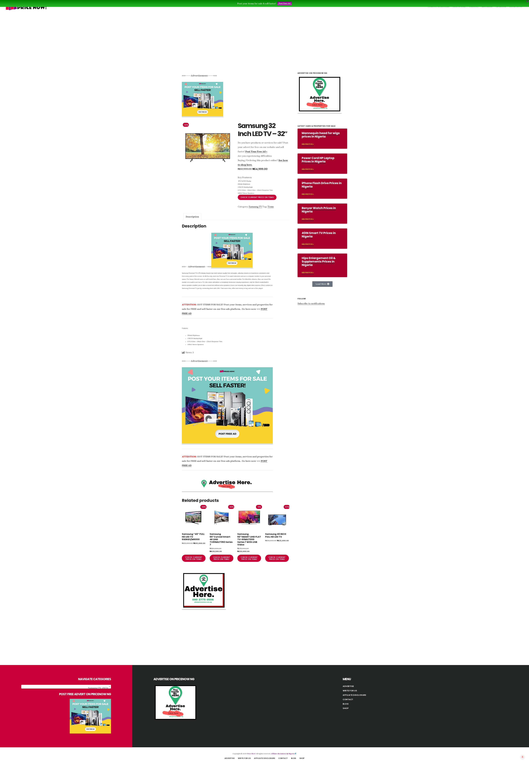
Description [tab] (192, 216)
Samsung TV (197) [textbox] (98, 688)
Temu (271, 206)
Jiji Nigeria (290, 754)
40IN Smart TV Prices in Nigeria (319, 234)
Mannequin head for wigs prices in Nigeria (321, 134)
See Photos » (308, 144)
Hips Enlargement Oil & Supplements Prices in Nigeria (319, 261)
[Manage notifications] (522, 757)
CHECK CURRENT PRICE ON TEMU (257, 197)
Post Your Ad (284, 3)
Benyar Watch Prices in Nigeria (319, 209)
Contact (348, 699)
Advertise (348, 686)
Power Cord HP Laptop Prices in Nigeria (318, 159)
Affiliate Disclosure (354, 695)
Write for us (350, 690)
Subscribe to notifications (311, 303)
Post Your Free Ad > (256, 151)
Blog (346, 704)
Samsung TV (255, 206)
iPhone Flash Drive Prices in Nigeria (322, 185)
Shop (346, 708)
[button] (322, 284)
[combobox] (66, 687)
